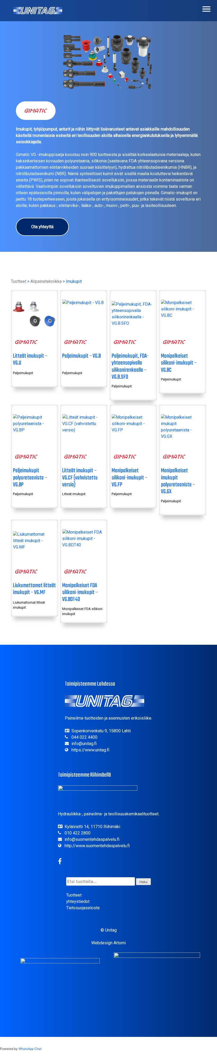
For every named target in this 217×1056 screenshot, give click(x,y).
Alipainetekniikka (46, 281)
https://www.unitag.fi (90, 749)
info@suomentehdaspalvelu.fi (92, 839)
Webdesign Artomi (108, 942)
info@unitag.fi (84, 743)
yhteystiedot (77, 901)
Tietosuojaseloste (83, 907)
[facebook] (60, 862)
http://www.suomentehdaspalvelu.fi (97, 845)
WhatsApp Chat (30, 1049)
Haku (143, 882)
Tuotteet (18, 281)
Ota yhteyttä (42, 226)
